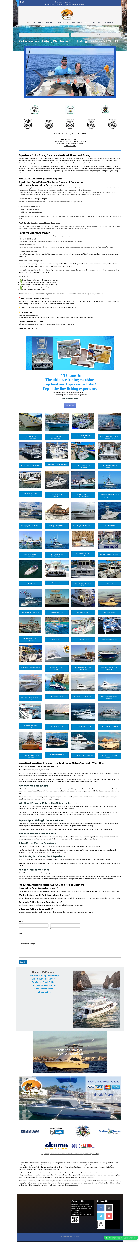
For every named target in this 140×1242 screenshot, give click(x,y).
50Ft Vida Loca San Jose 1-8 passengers (30, 698)
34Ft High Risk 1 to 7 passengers (30, 555)
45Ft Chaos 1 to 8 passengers (30, 667)
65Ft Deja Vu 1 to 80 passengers (30, 726)
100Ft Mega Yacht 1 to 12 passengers (110, 756)
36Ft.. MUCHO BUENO (70, 1054)
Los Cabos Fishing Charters (43, 985)
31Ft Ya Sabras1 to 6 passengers (56, 495)
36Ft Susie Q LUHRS (83, 612)
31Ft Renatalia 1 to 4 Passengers (30, 494)
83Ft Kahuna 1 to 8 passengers (83, 755)
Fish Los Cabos (44, 992)
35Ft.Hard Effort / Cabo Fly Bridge (83, 584)
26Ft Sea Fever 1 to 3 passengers (83, 436)
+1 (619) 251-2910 (77, 1212)
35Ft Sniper (109, 583)
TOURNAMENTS (60, 22)
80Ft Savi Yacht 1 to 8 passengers (57, 755)
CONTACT (109, 22)
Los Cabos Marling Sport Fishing (43, 975)
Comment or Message (27, 944)
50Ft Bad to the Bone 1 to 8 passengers (109, 668)
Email (21, 933)
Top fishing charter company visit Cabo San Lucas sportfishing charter (70, 1154)
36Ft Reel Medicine (57, 612)
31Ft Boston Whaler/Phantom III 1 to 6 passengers (109, 496)
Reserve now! (70, 405)
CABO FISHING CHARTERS (42, 22)
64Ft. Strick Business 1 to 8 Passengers (109, 697)
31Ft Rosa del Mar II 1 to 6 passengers (83, 495)
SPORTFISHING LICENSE (80, 22)
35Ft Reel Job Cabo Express (30, 612)
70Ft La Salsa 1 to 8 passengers (57, 727)
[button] (121, 1238)
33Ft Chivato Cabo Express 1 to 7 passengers (83, 526)
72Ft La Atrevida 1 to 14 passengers (83, 727)
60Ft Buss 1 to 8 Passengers (83, 697)
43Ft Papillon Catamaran (109, 640)
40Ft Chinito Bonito (83, 640)
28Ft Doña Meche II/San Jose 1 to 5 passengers (109, 437)
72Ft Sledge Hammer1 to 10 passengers (30, 756)
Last (51, 929)
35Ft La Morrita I (30, 583)
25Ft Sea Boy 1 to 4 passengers (56, 437)
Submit (23, 962)
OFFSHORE (96, 22)
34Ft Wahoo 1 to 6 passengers (109, 554)
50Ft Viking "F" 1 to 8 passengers (56, 668)
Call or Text (43, 35)
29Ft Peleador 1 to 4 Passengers (83, 466)
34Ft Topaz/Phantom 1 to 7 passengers (56, 555)
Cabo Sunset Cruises (43, 988)
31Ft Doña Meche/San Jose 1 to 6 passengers (30, 526)
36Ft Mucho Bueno (109, 612)
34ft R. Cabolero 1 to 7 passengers (110, 526)
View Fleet (96, 35)
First (20, 929)
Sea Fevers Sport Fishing (43, 982)
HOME (27, 22)
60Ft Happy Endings (57, 697)
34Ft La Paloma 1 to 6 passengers (83, 554)
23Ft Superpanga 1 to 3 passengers (30, 437)
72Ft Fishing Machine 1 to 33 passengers (109, 727)
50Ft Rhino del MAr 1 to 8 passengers (83, 668)
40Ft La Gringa (56, 640)
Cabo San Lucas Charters (43, 978)
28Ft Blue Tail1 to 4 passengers (30, 465)
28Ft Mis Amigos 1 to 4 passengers (110, 466)
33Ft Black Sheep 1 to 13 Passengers (56, 526)
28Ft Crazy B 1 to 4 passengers (57, 464)
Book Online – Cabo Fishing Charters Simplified (40, 178)
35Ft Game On (56, 583)
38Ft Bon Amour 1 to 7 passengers (30, 639)
